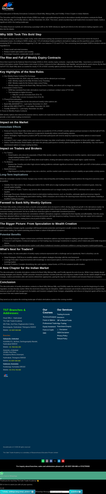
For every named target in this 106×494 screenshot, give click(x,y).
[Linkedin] (59, 460)
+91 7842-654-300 (15, 347)
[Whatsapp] (43, 460)
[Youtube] (62, 460)
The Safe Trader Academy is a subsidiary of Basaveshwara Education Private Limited (30, 452)
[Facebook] (50, 460)
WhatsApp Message (42, 492)
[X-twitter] (55, 460)
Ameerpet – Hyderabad (10, 350)
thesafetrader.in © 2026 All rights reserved (16, 447)
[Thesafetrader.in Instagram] (47, 460)
